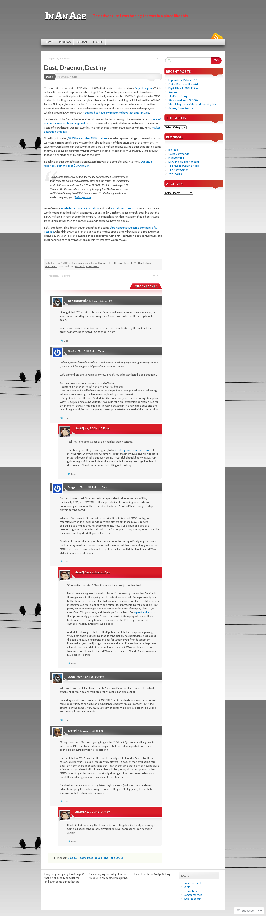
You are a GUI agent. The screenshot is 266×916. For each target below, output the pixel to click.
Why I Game (175, 173)
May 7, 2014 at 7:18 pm (97, 428)
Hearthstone (144, 262)
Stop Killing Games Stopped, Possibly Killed (193, 104)
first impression (83, 197)
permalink (79, 266)
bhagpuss (73, 487)
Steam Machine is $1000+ (183, 100)
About (98, 42)
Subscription (51, 266)
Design (82, 42)
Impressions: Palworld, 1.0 (182, 80)
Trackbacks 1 (146, 286)
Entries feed (191, 890)
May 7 (49, 76)
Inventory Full (176, 157)
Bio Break (173, 149)
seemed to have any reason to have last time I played (117, 112)
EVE (135, 262)
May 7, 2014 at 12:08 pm (90, 676)
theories (62, 131)
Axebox (172, 92)
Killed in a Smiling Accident (183, 161)
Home (48, 42)
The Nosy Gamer (178, 169)
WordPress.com (192, 898)
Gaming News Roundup (181, 108)
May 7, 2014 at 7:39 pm (97, 811)
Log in (187, 886)
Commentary (79, 262)
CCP (111, 262)
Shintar (72, 730)
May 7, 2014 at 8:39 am (91, 351)
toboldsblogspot (76, 300)
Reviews (65, 42)
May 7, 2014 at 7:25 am (99, 300)
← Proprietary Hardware (57, 58)
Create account (192, 882)
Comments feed (193, 894)
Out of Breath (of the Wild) (183, 84)
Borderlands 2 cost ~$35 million (80, 208)
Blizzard (103, 262)
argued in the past (144, 612)
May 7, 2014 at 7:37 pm (97, 572)
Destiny (118, 262)
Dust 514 (127, 262)
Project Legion (143, 88)
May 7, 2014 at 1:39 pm (90, 730)
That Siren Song (177, 96)
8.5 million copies (121, 208)
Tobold (71, 676)
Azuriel (74, 76)
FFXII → (157, 58)
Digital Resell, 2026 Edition (183, 88)
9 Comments (92, 266)
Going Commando (178, 153)
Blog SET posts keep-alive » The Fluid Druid (95, 858)
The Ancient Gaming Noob (183, 165)
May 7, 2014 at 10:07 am (93, 487)
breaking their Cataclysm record (133, 450)
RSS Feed (216, 37)
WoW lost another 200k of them (88, 138)
